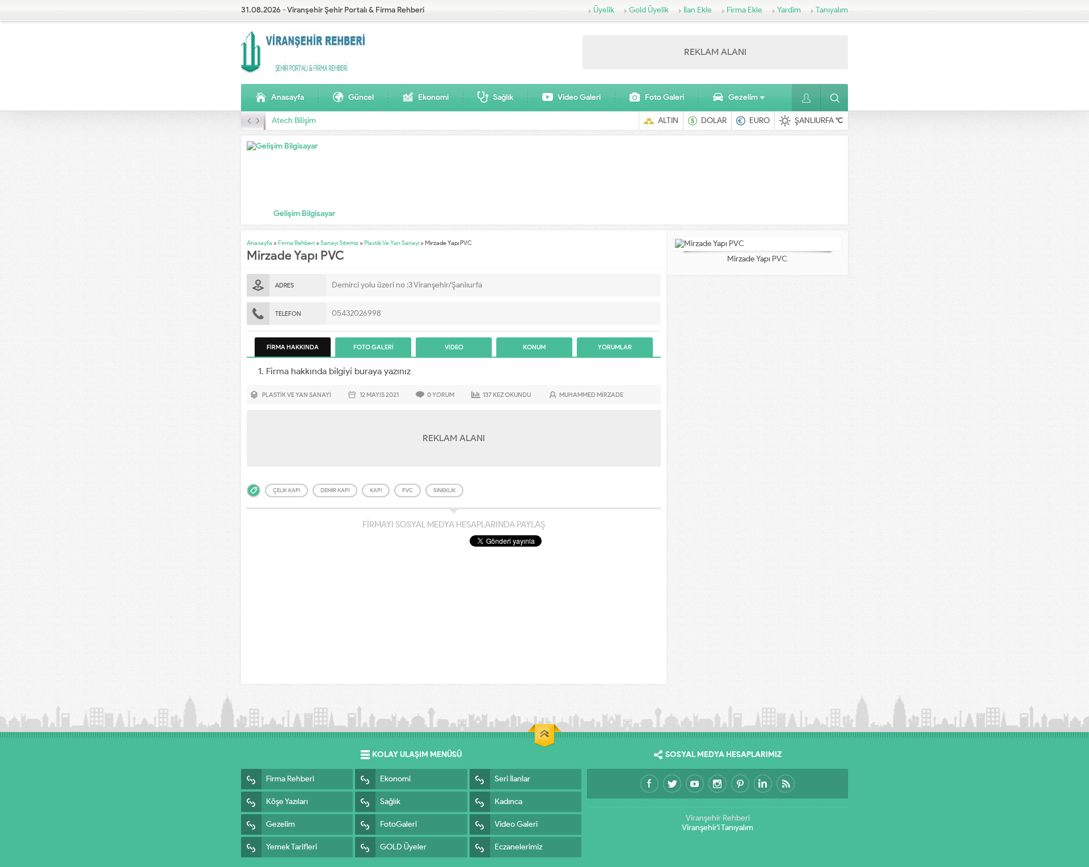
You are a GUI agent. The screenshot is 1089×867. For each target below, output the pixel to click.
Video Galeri (579, 97)
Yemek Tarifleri (291, 847)
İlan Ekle (697, 10)
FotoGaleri (398, 824)
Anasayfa (287, 97)
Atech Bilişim (294, 120)
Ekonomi (433, 97)
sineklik (444, 490)
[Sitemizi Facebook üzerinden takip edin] (649, 783)
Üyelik (603, 10)
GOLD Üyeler (403, 847)
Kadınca (508, 801)
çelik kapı (286, 490)
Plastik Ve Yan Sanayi (391, 243)
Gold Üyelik (649, 10)
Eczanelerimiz (518, 847)
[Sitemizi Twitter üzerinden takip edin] (672, 783)
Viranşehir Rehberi (718, 818)
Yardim (789, 10)
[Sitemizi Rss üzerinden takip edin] (785, 783)
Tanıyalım (832, 10)
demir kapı (334, 490)
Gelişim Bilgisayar (304, 213)
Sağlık (503, 97)
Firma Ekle (744, 10)
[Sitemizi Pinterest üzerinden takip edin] (740, 783)
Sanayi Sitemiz (339, 243)
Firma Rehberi (296, 243)
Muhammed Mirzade (591, 395)
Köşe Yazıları (287, 801)
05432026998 (356, 313)
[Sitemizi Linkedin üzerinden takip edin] (762, 783)
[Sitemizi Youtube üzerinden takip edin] (694, 783)
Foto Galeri (664, 97)
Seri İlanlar (512, 779)
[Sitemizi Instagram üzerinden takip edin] (717, 783)
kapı (376, 490)
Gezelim (743, 97)
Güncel (361, 97)
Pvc (407, 490)
